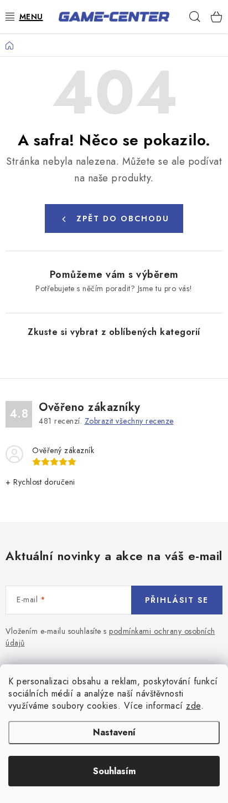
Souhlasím (114, 771)
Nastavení (114, 732)
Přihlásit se (177, 600)
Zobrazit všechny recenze (129, 420)
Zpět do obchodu (122, 218)
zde (193, 705)
